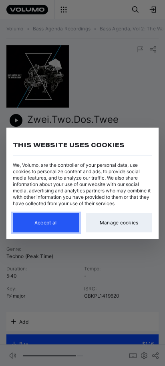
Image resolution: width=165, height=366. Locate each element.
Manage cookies (119, 223)
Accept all (46, 223)
